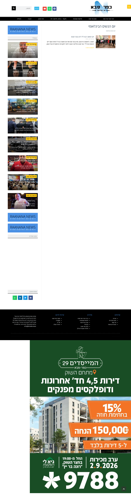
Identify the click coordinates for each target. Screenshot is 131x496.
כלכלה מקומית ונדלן (82, 328)
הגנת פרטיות (112, 320)
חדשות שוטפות (77, 19)
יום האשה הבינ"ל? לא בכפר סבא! (82, 37)
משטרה (58, 320)
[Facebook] (54, 9)
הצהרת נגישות (112, 324)
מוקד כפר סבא (56, 318)
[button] (129, 7)
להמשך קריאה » (89, 47)
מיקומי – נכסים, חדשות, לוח (58, 19)
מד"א (58, 322)
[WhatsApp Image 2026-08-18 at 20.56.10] (80, 416)
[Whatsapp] (50, 9)
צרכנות (86, 324)
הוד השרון (41, 19)
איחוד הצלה (57, 324)
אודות (114, 318)
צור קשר (114, 322)
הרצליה (19, 19)
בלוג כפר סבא (84, 326)
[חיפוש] (14, 8)
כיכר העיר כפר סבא (108, 19)
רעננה (29, 19)
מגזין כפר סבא (92, 19)
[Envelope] (45, 9)
